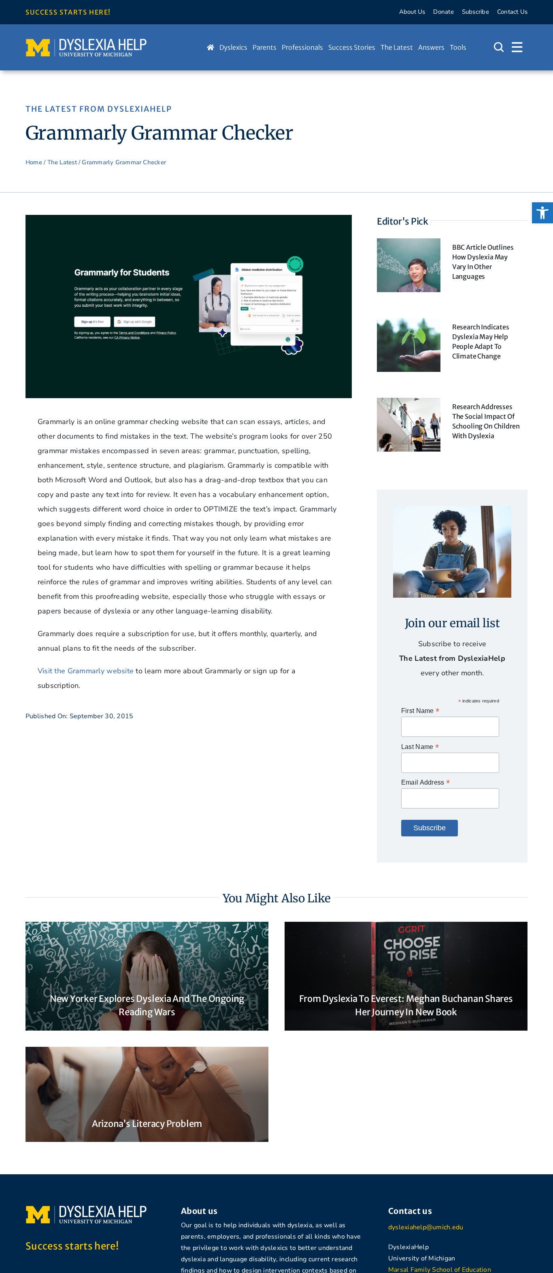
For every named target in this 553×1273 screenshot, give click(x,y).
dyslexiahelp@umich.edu (425, 1227)
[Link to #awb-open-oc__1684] (517, 47)
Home (34, 162)
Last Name (420, 746)
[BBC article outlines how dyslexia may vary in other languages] (408, 245)
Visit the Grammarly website (86, 671)
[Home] (210, 47)
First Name (420, 710)
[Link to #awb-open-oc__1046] (499, 47)
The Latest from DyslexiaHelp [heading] (99, 109)
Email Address (425, 782)
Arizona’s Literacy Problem (147, 1123)
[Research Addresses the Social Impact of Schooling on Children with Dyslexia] (408, 405)
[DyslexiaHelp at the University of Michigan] (86, 41)
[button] (542, 212)
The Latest (62, 162)
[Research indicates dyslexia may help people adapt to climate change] (408, 325)
